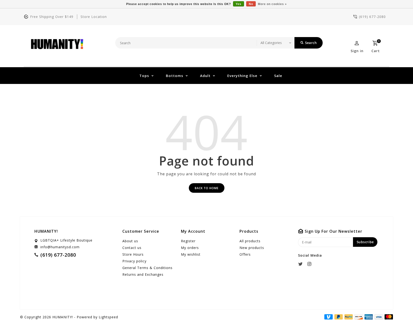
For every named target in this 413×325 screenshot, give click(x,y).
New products (251, 247)
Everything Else (242, 75)
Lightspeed (108, 317)
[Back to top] (398, 310)
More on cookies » (272, 4)
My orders (190, 247)
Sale (278, 75)
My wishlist (191, 254)
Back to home (206, 188)
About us (130, 241)
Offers (245, 254)
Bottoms (174, 75)
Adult (205, 75)
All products (250, 241)
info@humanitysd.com (60, 247)
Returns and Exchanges (142, 274)
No (251, 4)
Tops (144, 75)
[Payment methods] (388, 316)
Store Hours (133, 254)
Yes (238, 4)
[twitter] (302, 264)
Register (188, 241)
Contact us (131, 247)
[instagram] (311, 264)
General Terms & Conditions (147, 267)
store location (94, 16)
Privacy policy (134, 261)
